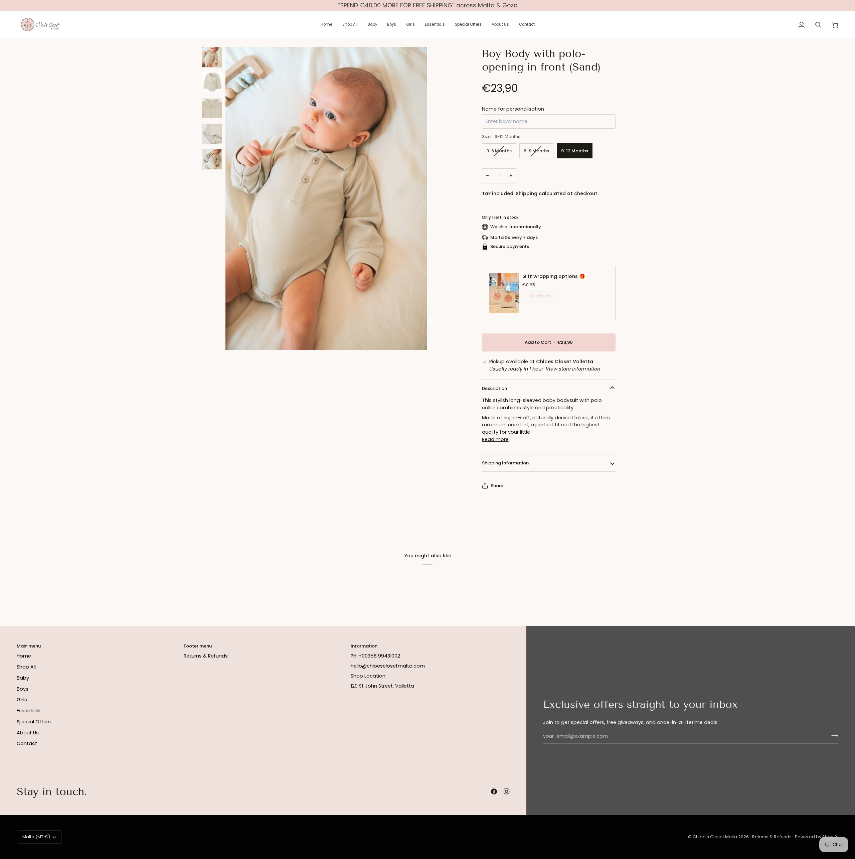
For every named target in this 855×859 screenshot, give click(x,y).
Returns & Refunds (206, 656)
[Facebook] (494, 792)
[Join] (832, 735)
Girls (22, 699)
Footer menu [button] (198, 646)
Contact (27, 743)
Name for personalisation (513, 109)
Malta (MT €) (36, 837)
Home (24, 656)
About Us (28, 732)
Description (494, 388)
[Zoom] (326, 198)
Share (497, 485)
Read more (495, 439)
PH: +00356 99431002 (375, 656)
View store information (573, 369)
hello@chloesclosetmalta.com (388, 666)
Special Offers (34, 721)
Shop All (26, 667)
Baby (23, 678)
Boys (22, 689)
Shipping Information (505, 463)
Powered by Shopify (816, 837)
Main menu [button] (29, 646)
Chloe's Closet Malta (715, 837)
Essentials (28, 710)
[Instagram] (507, 792)
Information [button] (364, 646)
